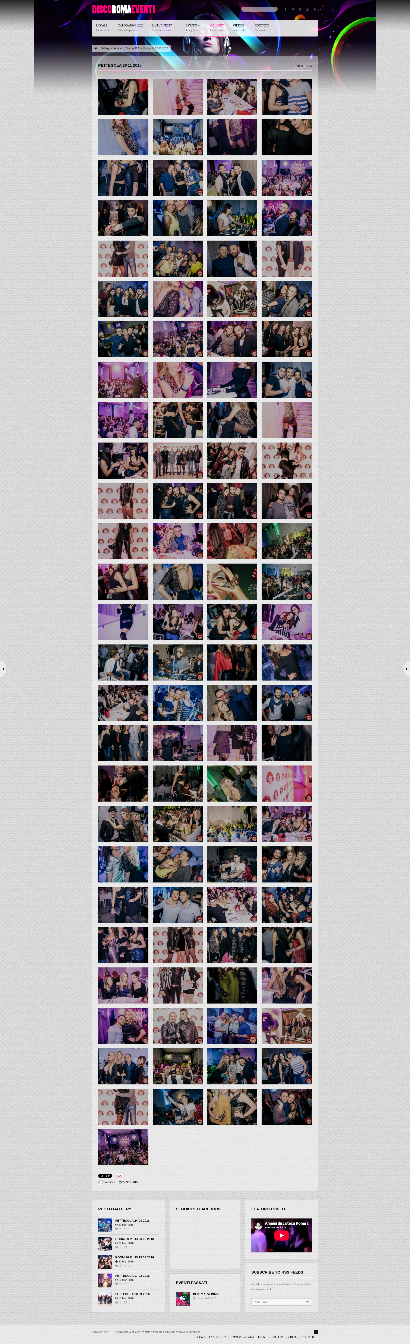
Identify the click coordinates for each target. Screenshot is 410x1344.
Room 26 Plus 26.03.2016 (134, 1239)
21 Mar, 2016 (126, 1261)
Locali (102, 28)
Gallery (217, 28)
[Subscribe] (307, 1302)
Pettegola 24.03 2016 (132, 1220)
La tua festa (162, 28)
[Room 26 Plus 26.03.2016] (105, 1244)
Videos (239, 28)
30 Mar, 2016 (126, 1224)
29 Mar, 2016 (126, 1243)
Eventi (193, 28)
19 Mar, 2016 (126, 1279)
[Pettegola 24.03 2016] (105, 1225)
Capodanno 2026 (130, 28)
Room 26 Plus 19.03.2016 (134, 1257)
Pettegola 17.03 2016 (132, 1275)
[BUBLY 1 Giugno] (183, 1299)
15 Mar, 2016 (126, 1298)
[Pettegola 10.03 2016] (105, 1299)
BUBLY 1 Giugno (206, 1294)
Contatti (262, 28)
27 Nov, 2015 (130, 1182)
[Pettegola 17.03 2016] (105, 1280)
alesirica (110, 1182)
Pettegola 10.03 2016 (132, 1294)
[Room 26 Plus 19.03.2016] (105, 1262)
